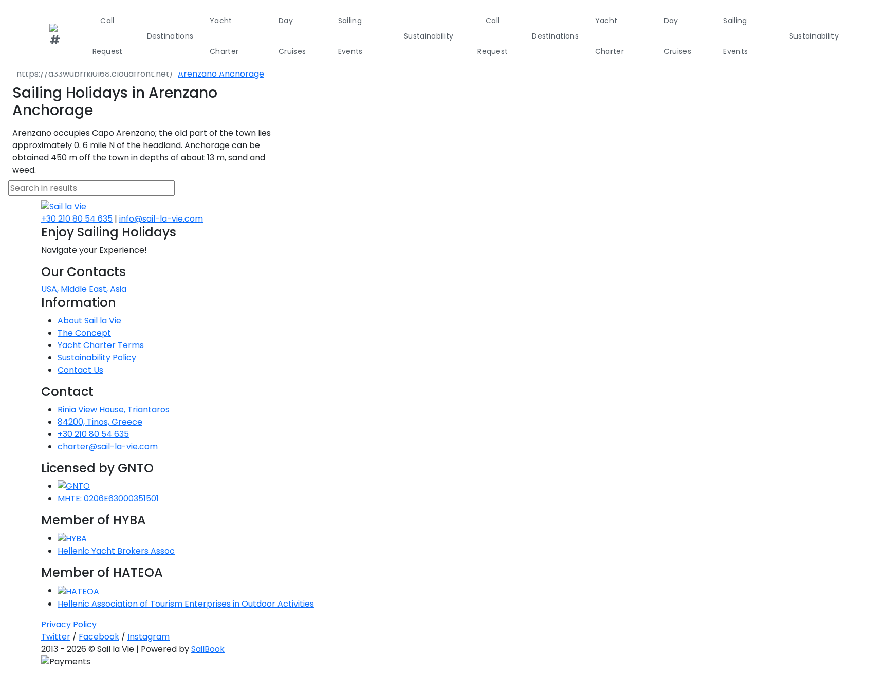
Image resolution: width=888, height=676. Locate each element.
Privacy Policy (69, 624)
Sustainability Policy (97, 357)
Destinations (170, 36)
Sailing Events (350, 36)
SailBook (208, 649)
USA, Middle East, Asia (83, 289)
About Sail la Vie (89, 320)
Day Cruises (292, 36)
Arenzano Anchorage (221, 74)
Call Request (107, 36)
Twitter (55, 637)
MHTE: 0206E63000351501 (108, 498)
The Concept (84, 333)
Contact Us (80, 370)
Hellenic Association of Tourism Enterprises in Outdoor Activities (186, 604)
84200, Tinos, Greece (100, 422)
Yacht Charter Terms (101, 345)
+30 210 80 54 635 (77, 219)
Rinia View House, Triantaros (114, 409)
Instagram (148, 637)
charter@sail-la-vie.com (108, 446)
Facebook (99, 637)
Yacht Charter (224, 36)
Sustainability (428, 36)
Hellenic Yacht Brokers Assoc (116, 551)
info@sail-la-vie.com (161, 219)
